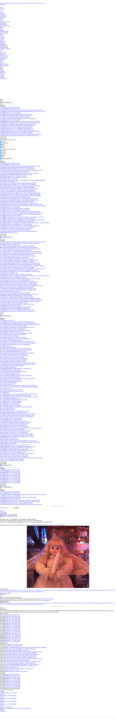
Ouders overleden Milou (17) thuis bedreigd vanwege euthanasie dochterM (21, 457)
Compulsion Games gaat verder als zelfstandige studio (15, 197)
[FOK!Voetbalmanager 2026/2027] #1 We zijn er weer (16, 448)
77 (5, 591)
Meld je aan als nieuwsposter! (42, 600)
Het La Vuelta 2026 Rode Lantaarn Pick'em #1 (14, 354)
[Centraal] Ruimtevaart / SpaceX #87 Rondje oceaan (15, 348)
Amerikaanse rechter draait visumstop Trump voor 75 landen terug (18, 203)
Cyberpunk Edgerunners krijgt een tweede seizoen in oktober (17, 201)
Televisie (2, 30)
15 (22, 590)
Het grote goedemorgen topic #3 (10, 374)
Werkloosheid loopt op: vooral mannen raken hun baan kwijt (17, 130)
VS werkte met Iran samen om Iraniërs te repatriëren (15, 117)
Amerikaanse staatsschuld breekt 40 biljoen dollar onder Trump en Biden (20, 121)
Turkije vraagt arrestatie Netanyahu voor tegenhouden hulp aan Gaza (19, 200)
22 (33, 590)
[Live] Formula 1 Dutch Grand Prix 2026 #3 (13, 326)
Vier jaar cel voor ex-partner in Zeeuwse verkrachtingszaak (16, 416)
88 (22, 591)
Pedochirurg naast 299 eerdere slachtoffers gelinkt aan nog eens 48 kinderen (21, 504)
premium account (53, 525)
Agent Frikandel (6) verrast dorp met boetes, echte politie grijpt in (18, 118)
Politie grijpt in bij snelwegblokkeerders (12, 365)
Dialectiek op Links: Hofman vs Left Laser (13, 337)
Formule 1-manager (5, 48)
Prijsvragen (3, 72)
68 (106, 590)
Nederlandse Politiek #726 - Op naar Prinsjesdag (14, 426)
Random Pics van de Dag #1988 (10, 476)
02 (2, 590)
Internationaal (3, 16)
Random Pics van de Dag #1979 (12, 637)
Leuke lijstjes (3, 512)
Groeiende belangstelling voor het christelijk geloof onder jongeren (18, 247)
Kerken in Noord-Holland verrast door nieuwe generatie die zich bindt (20, 324)
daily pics (2, 593)
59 (92, 590)
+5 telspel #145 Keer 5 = (8, 408)
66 (103, 590)
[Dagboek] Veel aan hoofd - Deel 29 (11, 418)
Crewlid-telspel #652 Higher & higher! (12, 459)
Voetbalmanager (4, 47)
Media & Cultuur (4, 31)
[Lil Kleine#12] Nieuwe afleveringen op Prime (13, 399)
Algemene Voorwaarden (6, 708)
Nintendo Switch (4, 55)
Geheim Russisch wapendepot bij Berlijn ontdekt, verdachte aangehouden (20, 195)
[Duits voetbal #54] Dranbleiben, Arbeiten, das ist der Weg (16, 435)
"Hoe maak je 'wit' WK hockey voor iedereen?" (14, 456)
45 (70, 590)
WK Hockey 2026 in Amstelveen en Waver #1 (14, 455)
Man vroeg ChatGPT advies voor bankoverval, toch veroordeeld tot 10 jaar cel (21, 217)
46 (71, 590)
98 (38, 591)
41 (63, 590)
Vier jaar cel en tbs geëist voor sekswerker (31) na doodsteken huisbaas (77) (21, 214)
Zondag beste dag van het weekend (10, 215)
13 (19, 590)
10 (14, 590)
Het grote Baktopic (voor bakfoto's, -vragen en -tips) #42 (16, 406)
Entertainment (3, 24)
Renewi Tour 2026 (7, 409)
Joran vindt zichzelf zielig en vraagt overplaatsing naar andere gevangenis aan (21, 212)
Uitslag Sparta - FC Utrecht (8, 178)
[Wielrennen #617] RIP (8, 443)
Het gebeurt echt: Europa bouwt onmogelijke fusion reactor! (17, 436)
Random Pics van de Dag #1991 (10, 113)
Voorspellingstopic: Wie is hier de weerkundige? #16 (15, 338)
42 (65, 590)
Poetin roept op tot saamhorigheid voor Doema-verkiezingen (17, 187)
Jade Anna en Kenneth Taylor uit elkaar (12, 460)
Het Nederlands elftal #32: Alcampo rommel (13, 412)
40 (62, 590)
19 (29, 590)
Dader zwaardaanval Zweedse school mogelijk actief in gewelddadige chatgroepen (22, 180)
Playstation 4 (3, 53)
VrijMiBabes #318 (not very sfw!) (10, 108)
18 (27, 590)
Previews (33, 3)
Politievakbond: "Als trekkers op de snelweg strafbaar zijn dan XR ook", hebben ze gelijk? (24, 222)
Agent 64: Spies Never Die (8, 232)
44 (68, 590)
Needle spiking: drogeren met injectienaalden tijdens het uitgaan (18, 440)
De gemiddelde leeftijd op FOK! (10, 377)
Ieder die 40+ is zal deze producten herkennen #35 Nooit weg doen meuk (20, 428)
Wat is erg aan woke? (7, 384)
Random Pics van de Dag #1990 (10, 120)
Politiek (2, 19)
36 (55, 590)
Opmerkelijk (3, 23)
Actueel (2, 13)
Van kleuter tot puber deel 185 (9, 439)
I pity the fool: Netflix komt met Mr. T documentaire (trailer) (17, 125)
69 (108, 590)
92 (29, 591)
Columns (24, 3)
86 (19, 591)
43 (66, 590)
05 (7, 590)
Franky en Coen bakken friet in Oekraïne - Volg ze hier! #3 (17, 453)
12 (18, 590)
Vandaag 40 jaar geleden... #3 (9, 398)
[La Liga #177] (6, 346)
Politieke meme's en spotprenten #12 (11, 419)
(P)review (4, 153)
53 (82, 590)
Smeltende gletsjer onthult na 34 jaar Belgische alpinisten (16, 132)
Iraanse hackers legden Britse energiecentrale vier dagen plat (16, 167)
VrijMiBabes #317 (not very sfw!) (10, 479)
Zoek (9, 3)
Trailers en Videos (4, 64)
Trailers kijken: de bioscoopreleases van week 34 (14, 177)
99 (40, 591)
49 (76, 590)
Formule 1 (2, 37)
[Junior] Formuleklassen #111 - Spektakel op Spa (14, 355)
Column (4, 152)
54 (84, 590)
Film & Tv (4, 146)
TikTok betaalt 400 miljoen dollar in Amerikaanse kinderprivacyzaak (19, 198)
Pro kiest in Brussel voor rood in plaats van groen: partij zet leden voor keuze (21, 110)
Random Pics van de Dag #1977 (12, 640)
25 (38, 590)
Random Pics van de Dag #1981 (12, 634)
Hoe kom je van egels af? (8, 347)
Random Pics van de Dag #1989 (10, 475)
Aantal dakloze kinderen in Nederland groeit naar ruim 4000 (17, 221)
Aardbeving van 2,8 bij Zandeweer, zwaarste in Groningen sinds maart (19, 225)
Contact (2, 74)
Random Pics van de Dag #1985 (10, 482)
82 (13, 591)
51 (79, 590)
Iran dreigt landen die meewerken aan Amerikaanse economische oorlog (20, 166)
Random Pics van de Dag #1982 (12, 631)
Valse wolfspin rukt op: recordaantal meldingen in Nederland (17, 261)
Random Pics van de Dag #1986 (10, 481)
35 (54, 590)
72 (112, 590)
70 (109, 590)
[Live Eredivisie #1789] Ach (9, 336)
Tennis (1, 40)
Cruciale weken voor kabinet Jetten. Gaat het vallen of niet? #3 (18, 364)
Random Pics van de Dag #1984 (12, 629)
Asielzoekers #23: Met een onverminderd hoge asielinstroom (17, 353)
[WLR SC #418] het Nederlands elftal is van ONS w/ (15, 422)
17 (25, 590)
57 (89, 590)
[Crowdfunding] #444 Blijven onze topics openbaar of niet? (17, 415)
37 (57, 590)
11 (16, 590)
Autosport (2, 38)
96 (35, 591)
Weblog (5, 3)
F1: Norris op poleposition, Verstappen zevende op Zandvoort (17, 190)
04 (5, 590)
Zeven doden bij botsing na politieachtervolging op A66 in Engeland (19, 188)
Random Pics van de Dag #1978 (12, 639)
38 (59, 590)
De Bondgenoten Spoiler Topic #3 (11, 381)
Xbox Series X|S (4, 57)
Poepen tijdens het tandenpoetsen (10, 370)
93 (30, 591)
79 (8, 591)
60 (93, 590)
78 (7, 591)
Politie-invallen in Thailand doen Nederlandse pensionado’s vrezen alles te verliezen (23, 111)
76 (3, 591)
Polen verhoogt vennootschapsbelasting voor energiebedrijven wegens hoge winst (22, 220)
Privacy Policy (16, 708)
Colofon (2, 75)
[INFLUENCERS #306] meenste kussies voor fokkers (16, 333)
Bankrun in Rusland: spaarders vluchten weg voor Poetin (16, 115)
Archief (43, 3)
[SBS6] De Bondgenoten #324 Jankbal (12, 429)
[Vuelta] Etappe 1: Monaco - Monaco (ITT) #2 (14, 421)
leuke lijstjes (8, 593)
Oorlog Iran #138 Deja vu (8, 438)
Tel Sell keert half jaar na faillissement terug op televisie (16, 127)
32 (49, 590)
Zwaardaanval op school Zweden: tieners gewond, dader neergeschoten (20, 211)
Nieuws (20, 3)
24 (36, 590)
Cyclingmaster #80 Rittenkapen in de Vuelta (13, 351)
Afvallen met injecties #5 (8, 367)
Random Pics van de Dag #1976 (12, 641)
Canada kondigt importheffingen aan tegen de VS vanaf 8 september (19, 173)
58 (90, 590)
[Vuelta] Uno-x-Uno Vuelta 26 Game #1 (12, 357)
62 (96, 590)
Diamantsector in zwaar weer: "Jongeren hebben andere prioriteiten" (19, 394)
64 (100, 590)
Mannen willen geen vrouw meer (10, 380)
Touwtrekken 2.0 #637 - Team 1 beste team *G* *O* (15, 445)
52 (81, 590)
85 (18, 591)
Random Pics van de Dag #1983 (12, 630)
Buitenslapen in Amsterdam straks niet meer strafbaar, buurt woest (18, 323)
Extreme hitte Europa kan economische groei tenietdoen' (15, 431)
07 (10, 590)
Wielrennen (3, 41)
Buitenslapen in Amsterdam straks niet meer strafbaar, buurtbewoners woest (21, 170)
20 (30, 590)
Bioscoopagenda (4, 33)
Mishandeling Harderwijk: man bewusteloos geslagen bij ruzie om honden (20, 186)
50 (78, 590)
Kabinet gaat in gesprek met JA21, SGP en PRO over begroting (18, 184)
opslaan (2, 105)
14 (21, 590)
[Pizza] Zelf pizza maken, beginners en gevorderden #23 (16, 450)
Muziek (2, 27)
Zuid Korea (4, 392)
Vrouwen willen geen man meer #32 (11, 389)
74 (0, 591)
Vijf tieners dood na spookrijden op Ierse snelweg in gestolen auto (18, 385)
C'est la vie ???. (6, 388)
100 (42, 591)
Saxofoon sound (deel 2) (8, 382)
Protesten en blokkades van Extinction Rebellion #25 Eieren (17, 327)
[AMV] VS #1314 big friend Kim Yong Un (13, 425)
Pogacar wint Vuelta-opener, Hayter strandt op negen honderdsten (18, 183)
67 (104, 590)
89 (24, 591)
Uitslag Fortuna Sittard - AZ (8, 181)
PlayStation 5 (3, 58)
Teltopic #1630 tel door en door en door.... (12, 331)
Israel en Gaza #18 (7, 320)
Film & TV (3, 60)
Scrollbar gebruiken (6, 102)
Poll (3, 157)
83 (14, 591)
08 (11, 590)
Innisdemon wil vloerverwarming (10, 401)
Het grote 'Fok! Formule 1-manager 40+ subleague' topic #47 (17, 446)
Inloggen (2, 4)
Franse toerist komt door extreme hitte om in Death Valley (16, 350)
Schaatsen (2, 43)
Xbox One (2, 54)
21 (32, 590)
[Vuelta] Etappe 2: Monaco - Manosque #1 (12, 329)
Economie (2, 17)
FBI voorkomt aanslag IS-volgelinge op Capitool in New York (17, 218)
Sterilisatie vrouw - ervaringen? (10, 404)
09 (13, 590)
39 (60, 590)
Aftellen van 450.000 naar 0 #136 (10, 405)
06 (8, 590)
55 (85, 590)
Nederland (2, 14)
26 (40, 590)
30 (46, 590)
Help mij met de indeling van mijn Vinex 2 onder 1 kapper (16, 433)
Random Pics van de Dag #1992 (10, 107)
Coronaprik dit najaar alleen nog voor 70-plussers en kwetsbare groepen (20, 193)
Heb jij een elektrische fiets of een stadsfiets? (13, 334)
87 (21, 591)
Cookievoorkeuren (25, 708)
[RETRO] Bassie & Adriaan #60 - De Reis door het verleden (17, 363)
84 (16, 591)
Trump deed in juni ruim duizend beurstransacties (14, 171)
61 (95, 590)
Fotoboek (2, 71)
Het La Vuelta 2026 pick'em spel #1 (11, 340)
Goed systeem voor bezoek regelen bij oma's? (13, 371)
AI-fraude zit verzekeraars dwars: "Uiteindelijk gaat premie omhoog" (19, 387)
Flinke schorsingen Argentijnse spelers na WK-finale (15, 208)
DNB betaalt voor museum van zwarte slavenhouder (15, 344)
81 (11, 591)
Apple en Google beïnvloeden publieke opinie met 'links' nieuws (18, 124)
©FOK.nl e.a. (3, 711)
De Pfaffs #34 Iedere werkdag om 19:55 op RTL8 (15, 411)
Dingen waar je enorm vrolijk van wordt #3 (13, 361)
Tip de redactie (3, 78)
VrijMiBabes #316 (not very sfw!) (12, 633)
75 (2, 591)
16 (24, 590)
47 (73, 590)
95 (33, 591)
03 (3, 590)
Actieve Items (14, 3)
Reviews (29, 3)
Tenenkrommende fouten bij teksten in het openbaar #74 (16, 368)
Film (1, 28)
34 (52, 590)
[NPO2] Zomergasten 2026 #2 (9, 372)
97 (37, 591)
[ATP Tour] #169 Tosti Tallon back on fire (13, 452)
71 (111, 590)
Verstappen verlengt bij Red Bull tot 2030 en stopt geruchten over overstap (20, 134)
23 (35, 590)
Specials (38, 3)
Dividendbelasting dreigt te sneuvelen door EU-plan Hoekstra (17, 169)
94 (32, 591)
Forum (1, 3)
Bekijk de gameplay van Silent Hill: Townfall (13, 176)
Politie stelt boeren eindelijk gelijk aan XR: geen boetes (16, 114)
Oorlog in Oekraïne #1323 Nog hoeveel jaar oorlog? (15, 330)
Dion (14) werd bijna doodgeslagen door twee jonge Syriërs (17, 341)
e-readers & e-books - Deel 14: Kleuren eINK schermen (16, 375)
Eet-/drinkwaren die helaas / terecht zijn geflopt (14, 358)
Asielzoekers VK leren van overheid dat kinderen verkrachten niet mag (19, 131)
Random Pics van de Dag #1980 (12, 636)
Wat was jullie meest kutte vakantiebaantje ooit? (14, 423)
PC (1, 51)
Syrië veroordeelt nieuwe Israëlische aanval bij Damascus (16, 174)
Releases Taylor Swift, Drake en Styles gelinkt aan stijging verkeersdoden (20, 194)
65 (101, 590)
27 (41, 590)
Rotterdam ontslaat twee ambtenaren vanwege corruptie (15, 395)
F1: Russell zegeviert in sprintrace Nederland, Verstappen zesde (18, 191)
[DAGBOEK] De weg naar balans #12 (12, 391)
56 (87, 590)
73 (114, 590)
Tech (1, 20)
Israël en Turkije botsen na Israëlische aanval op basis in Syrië (17, 227)
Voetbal (2, 36)
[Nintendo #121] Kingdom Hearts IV (11, 402)
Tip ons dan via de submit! (47, 599)
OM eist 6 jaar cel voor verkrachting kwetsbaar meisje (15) (16, 128)
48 (74, 590)
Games (1, 50)
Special (3, 155)
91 (27, 591)
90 (26, 591)
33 (51, 590)
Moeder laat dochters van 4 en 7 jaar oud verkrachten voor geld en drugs (20, 122)
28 (43, 590)
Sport (1, 34)
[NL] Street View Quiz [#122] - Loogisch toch (14, 449)
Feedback (2, 77)
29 (44, 590)
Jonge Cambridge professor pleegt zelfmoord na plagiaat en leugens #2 (20, 442)
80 (10, 591)
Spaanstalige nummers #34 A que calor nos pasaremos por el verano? (19, 397)
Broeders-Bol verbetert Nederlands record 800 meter (15, 210)
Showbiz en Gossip (5, 21)
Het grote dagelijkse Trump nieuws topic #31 (13, 360)
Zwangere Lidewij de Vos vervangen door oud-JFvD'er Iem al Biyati (19, 135)
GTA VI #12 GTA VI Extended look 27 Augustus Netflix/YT (18, 378)
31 (48, 590)
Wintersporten (3, 44)
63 (98, 590)
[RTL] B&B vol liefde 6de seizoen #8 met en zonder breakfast (17, 414)
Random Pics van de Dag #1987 (10, 478)
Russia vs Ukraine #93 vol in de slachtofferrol (14, 432)
